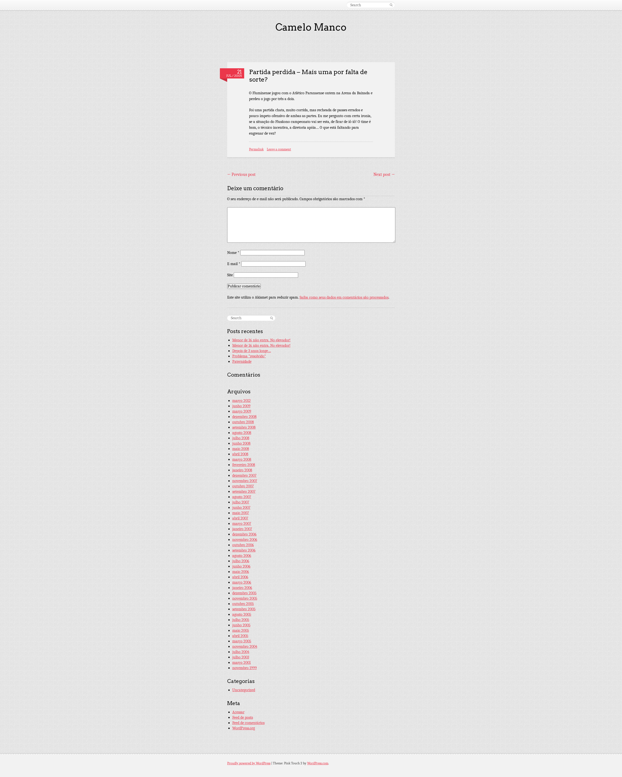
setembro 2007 (244, 491)
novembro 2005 (244, 598)
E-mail (233, 264)
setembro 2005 (244, 609)
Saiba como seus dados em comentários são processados (344, 297)
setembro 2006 (244, 550)
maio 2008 (240, 449)
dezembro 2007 (244, 475)
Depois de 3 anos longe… (251, 351)
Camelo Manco (311, 27)
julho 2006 (240, 561)
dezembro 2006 (244, 534)
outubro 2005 (243, 604)
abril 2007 (240, 518)
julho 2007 (240, 502)
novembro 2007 (244, 481)
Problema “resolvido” (249, 356)
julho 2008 (240, 438)
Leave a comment (279, 149)
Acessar (238, 712)
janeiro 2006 (242, 588)
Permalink (256, 149)
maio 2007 (240, 513)
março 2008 (241, 459)
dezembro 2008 (244, 416)
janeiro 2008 (242, 470)
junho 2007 (241, 507)
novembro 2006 (244, 539)
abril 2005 (240, 636)
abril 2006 (240, 577)
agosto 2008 (241, 433)
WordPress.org (243, 728)
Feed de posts (242, 717)
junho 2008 (241, 443)
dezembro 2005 (244, 593)
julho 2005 (240, 620)
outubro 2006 (243, 545)
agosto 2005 (241, 614)
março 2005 (241, 641)
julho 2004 (240, 652)
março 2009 (241, 411)
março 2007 (241, 523)
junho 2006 (241, 566)
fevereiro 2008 (243, 465)
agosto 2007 (241, 497)
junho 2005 (241, 625)
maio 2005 (240, 630)
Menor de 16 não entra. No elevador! (261, 340)
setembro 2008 (244, 427)
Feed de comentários (248, 723)
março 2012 (241, 400)
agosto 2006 (241, 555)
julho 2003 (240, 657)
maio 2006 (240, 572)
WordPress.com (317, 763)
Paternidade (241, 361)
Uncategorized (243, 690)
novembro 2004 (244, 646)
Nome (233, 252)
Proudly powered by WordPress (248, 763)
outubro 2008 (243, 422)
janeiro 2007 (242, 529)
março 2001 (241, 662)
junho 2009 (241, 406)
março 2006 (241, 582)
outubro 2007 (243, 486)
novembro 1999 (244, 668)
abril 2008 (240, 454)
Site (230, 275)
